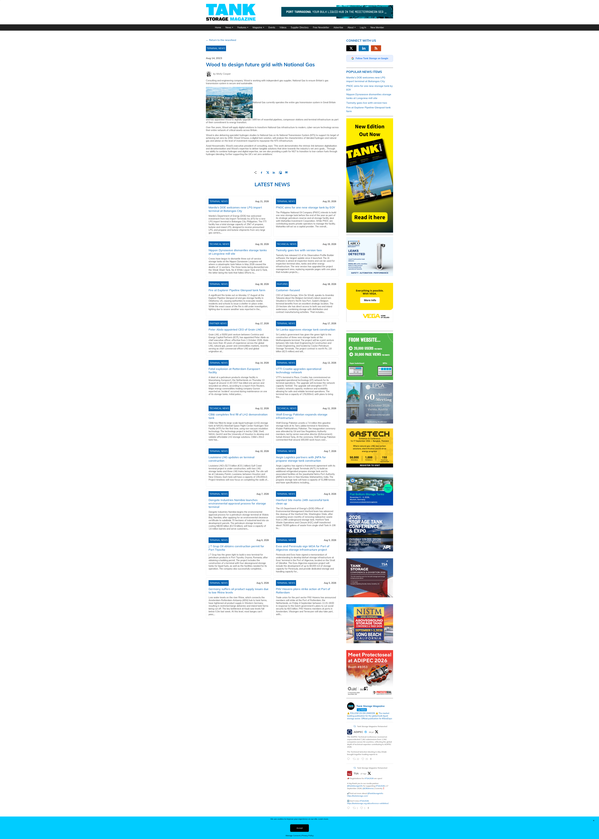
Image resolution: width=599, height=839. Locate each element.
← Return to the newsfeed (221, 40)
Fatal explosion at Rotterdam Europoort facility (234, 370)
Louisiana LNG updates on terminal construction (231, 458)
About (351, 27)
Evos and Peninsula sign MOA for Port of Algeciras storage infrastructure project (302, 547)
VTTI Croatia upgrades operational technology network (298, 370)
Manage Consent (293, 835)
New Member (377, 27)
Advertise (338, 27)
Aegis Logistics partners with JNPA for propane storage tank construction (301, 458)
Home (218, 27)
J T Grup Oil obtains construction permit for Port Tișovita (236, 547)
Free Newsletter (321, 27)
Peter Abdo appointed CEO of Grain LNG (235, 329)
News (228, 27)
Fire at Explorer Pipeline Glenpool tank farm (237, 290)
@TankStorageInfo (355, 786)
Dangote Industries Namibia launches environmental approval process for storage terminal (237, 503)
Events (271, 27)
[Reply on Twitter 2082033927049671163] (349, 759)
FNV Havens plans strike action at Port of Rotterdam (303, 590)
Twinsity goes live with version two (299, 250)
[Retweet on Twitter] (355, 726)
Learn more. (323, 819)
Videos (283, 27)
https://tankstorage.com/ (357, 796)
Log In (363, 27)
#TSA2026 (369, 778)
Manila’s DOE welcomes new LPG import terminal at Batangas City (235, 209)
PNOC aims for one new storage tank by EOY (305, 207)
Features (241, 27)
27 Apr (363, 773)
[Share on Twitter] (267, 172)
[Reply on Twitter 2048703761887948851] (349, 808)
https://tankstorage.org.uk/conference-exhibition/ (368, 803)
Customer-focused (288, 290)
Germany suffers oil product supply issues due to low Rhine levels (238, 590)
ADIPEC (358, 731)
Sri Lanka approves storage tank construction (305, 329)
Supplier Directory (300, 27)
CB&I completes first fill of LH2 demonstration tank (238, 416)
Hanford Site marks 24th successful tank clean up (302, 501)
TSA (356, 773)
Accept (300, 828)
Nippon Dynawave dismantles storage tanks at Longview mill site (238, 251)
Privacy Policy (308, 835)
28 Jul (371, 732)
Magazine (257, 27)
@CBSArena (368, 788)
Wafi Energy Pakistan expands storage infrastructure (301, 416)
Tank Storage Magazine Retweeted (372, 726)
